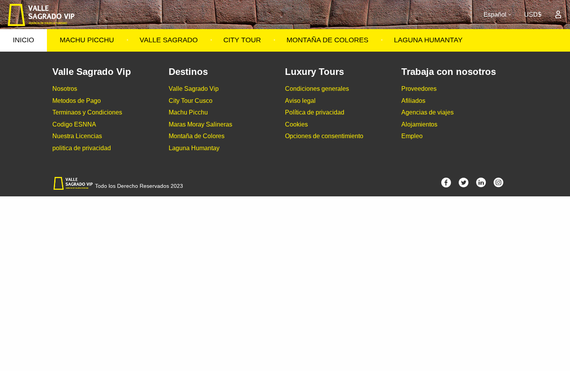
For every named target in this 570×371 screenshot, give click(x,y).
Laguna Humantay (194, 148)
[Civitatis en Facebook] (446, 184)
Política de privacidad (314, 112)
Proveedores (419, 88)
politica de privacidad (81, 148)
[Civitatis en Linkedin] (481, 184)
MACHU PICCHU (87, 40)
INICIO (23, 40)
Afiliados (413, 100)
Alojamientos (419, 124)
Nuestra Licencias (77, 136)
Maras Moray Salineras (200, 124)
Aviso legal (300, 100)
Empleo (412, 136)
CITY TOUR (242, 40)
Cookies (296, 124)
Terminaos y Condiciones (87, 112)
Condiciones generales (317, 88)
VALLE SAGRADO (169, 40)
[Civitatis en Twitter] (463, 184)
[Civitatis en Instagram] (498, 184)
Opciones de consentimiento (324, 136)
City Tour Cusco (190, 100)
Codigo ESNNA (74, 124)
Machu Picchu (188, 112)
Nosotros (64, 88)
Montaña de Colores (197, 136)
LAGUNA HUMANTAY (428, 40)
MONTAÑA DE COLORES (327, 40)
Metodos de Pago (76, 100)
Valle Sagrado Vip (194, 88)
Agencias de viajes (427, 112)
